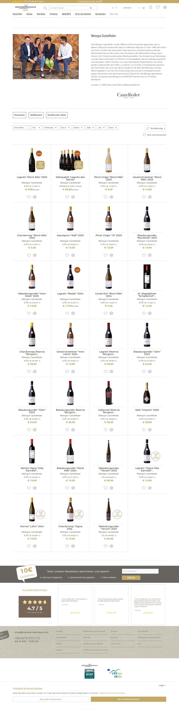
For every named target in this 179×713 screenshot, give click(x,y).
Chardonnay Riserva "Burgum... (32, 353)
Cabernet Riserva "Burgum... (108, 411)
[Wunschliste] (158, 7)
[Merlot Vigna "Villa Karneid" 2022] (31, 451)
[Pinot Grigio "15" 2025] (108, 218)
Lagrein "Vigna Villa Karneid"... (147, 469)
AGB (139, 644)
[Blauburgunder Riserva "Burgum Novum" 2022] (70, 393)
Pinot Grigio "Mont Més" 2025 (108, 178)
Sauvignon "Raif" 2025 (70, 235)
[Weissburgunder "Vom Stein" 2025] (31, 276)
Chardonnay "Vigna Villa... (70, 527)
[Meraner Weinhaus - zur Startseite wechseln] (25, 6)
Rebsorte (76, 127)
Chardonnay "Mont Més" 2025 (32, 236)
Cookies (59, 644)
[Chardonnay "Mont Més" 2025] (31, 218)
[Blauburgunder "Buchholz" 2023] (147, 218)
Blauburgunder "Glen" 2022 (147, 353)
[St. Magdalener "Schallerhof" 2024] (147, 276)
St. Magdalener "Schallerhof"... (147, 294)
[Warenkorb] (166, 7)
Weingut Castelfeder (32, 183)
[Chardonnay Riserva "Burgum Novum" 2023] (31, 335)
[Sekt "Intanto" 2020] (147, 393)
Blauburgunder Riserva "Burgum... (70, 411)
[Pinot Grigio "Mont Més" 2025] (108, 160)
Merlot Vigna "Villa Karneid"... (32, 469)
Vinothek (114, 638)
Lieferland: (127, 8)
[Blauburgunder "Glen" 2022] (147, 335)
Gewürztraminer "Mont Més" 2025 (147, 178)
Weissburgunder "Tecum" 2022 (109, 527)
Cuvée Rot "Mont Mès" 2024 (108, 294)
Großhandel (61, 638)
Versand (59, 631)
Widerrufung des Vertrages (94, 631)
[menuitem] (150, 7)
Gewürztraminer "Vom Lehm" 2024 (70, 353)
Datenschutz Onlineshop (93, 644)
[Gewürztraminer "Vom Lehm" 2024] (70, 335)
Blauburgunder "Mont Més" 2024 (70, 469)
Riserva (111, 127)
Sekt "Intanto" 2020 (147, 410)
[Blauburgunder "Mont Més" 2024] (70, 451)
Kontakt (59, 650)
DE (113, 8)
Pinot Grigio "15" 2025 (109, 235)
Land (99, 127)
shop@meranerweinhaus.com (31, 632)
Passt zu (63, 127)
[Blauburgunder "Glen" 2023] (31, 393)
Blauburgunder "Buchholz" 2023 (147, 236)
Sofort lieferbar (19, 127)
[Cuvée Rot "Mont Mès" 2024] (108, 276)
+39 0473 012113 (27, 638)
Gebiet (89, 127)
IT (116, 8)
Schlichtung (115, 644)
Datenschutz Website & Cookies (95, 650)
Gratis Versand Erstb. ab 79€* (90, 1)
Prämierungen (48, 127)
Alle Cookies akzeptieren (128, 699)
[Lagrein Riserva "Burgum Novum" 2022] (108, 335)
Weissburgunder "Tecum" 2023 (109, 469)
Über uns (87, 638)
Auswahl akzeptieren (50, 699)
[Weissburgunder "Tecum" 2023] (108, 451)
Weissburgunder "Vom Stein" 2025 (32, 294)
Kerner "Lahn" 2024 (32, 526)
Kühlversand (143, 631)
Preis (34, 127)
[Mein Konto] (150, 7)
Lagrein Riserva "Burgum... (108, 353)
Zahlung (114, 631)
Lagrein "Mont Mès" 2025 (32, 177)
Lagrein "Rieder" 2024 (70, 293)
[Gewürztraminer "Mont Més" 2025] (147, 160)
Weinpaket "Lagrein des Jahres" (70, 178)
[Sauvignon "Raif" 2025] (70, 218)
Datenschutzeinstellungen (112, 693)
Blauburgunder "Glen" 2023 (32, 411)
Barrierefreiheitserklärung (149, 638)
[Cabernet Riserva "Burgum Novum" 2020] (108, 393)
